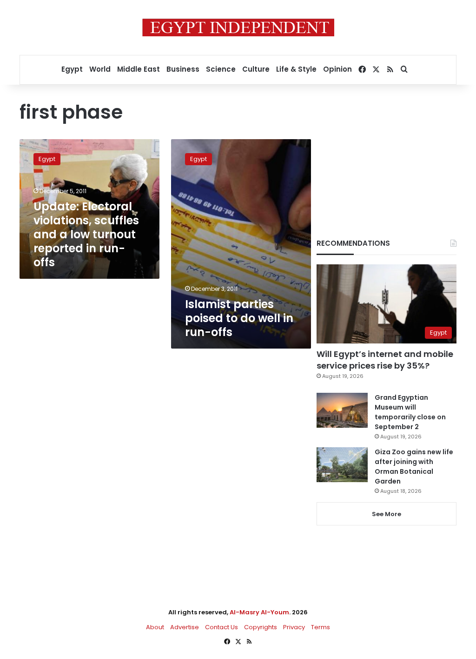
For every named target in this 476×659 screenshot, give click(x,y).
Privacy (294, 627)
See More (386, 514)
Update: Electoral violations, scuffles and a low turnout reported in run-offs (86, 234)
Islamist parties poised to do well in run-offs (239, 318)
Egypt (72, 69)
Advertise (184, 627)
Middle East (138, 69)
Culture (256, 69)
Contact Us (221, 627)
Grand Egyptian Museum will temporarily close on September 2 (410, 412)
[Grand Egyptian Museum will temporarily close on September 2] (342, 410)
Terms (320, 627)
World (100, 69)
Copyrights (260, 627)
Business (182, 69)
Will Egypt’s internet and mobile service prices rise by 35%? (385, 359)
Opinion (337, 69)
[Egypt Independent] (238, 27)
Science (221, 69)
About (155, 627)
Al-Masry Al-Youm (259, 612)
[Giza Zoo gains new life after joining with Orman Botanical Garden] (342, 464)
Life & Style (296, 69)
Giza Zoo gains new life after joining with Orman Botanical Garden (414, 466)
